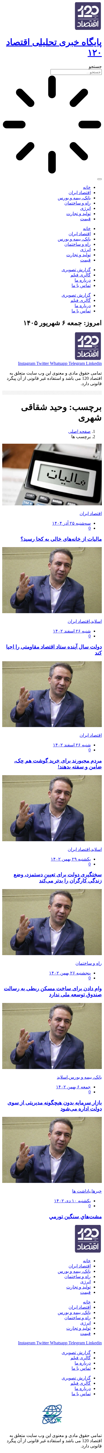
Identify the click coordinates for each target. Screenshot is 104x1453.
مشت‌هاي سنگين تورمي (75, 1216)
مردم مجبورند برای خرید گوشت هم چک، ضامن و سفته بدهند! (58, 764)
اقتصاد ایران (80, 192)
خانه (87, 187)
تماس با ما (81, 285)
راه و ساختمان (77, 203)
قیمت (85, 218)
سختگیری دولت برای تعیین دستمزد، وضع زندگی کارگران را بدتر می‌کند (58, 878)
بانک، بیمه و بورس (74, 197)
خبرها (97, 1191)
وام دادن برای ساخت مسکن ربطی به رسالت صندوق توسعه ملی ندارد (53, 991)
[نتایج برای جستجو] (52, 125)
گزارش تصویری (76, 269)
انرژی (85, 208)
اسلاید (96, 621)
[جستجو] (99, 179)
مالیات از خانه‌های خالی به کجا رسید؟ (61, 539)
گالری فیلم (80, 275)
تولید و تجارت (78, 213)
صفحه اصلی (79, 431)
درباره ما (83, 280)
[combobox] (76, 72)
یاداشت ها (81, 1191)
